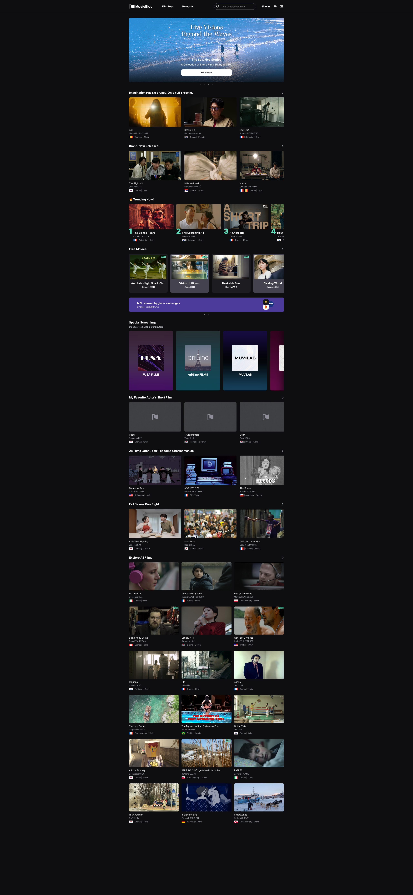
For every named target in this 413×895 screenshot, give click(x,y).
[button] (200, 84)
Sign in (265, 6)
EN (275, 6)
